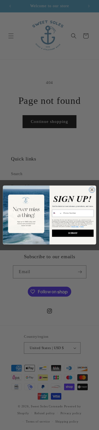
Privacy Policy (75, 226)
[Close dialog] (92, 190)
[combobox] (57, 213)
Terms (82, 226)
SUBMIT (73, 233)
